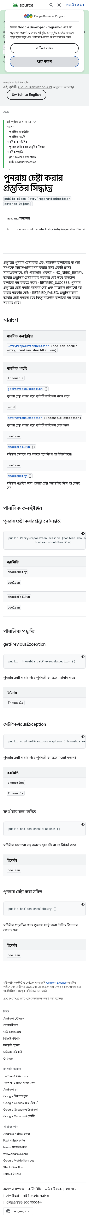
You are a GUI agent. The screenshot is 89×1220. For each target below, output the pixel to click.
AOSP (6, 112)
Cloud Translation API (35, 87)
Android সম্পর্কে (13, 1189)
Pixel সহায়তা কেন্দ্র (14, 1140)
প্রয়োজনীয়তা (10, 1025)
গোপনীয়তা (12, 1195)
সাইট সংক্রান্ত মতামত (36, 1195)
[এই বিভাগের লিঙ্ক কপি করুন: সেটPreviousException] (51, 724)
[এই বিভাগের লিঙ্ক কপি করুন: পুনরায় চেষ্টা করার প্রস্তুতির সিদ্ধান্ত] (65, 521)
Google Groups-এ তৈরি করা (20, 1109)
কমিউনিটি (34, 1189)
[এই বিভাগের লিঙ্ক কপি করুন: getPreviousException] (51, 644)
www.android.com (15, 1154)
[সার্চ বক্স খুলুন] (51, 5)
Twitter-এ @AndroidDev (19, 1083)
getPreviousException (25, 389)
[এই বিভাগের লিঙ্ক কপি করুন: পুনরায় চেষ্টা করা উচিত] (47, 892)
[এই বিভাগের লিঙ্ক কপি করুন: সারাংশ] (23, 320)
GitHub (8, 1058)
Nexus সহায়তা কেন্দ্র (15, 1147)
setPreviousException (25, 418)
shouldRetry (17, 476)
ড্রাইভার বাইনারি (12, 1052)
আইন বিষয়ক (53, 1189)
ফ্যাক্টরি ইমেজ (11, 1045)
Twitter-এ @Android (16, 1076)
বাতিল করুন (45, 48)
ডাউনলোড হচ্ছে (12, 1032)
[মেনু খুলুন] (6, 5)
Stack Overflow (13, 1167)
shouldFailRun (19, 447)
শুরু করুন (44, 62)
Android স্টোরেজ (13, 1018)
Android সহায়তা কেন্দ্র (16, 1134)
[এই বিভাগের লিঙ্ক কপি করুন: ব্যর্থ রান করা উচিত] (41, 812)
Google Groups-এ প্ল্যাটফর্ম (20, 1103)
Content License (56, 982)
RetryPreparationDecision (28, 346)
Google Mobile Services (18, 1160)
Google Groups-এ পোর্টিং (19, 1116)
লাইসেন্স (71, 1189)
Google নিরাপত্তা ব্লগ (15, 1096)
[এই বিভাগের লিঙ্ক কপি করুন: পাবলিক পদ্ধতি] (40, 631)
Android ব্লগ (10, 1089)
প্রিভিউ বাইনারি (11, 1038)
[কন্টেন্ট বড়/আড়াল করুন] (34, 121)
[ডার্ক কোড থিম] (83, 533)
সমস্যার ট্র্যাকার (12, 1174)
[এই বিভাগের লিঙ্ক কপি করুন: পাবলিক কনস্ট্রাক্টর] (47, 508)
